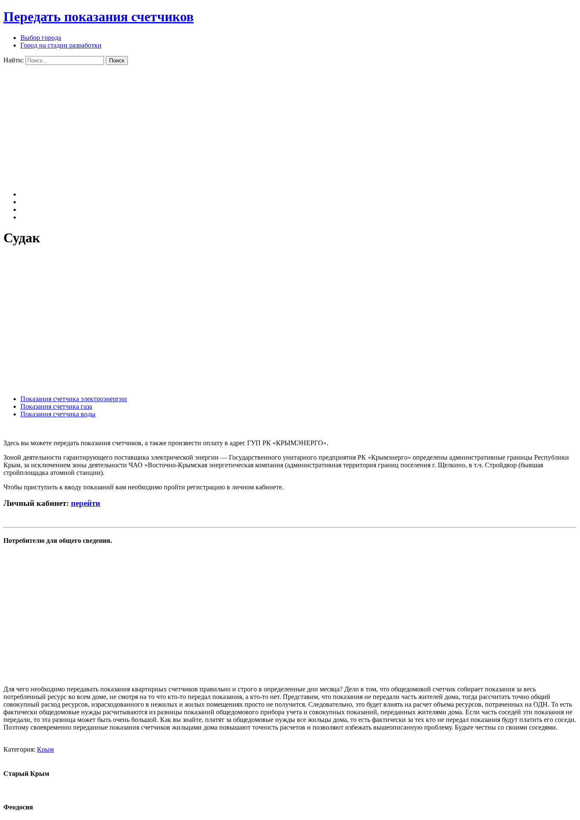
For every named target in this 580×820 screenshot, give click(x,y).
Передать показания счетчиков (98, 16)
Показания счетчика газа (56, 406)
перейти (85, 503)
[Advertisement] (258, 124)
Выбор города (40, 37)
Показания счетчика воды (58, 414)
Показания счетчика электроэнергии (73, 398)
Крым (45, 749)
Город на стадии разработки (60, 45)
